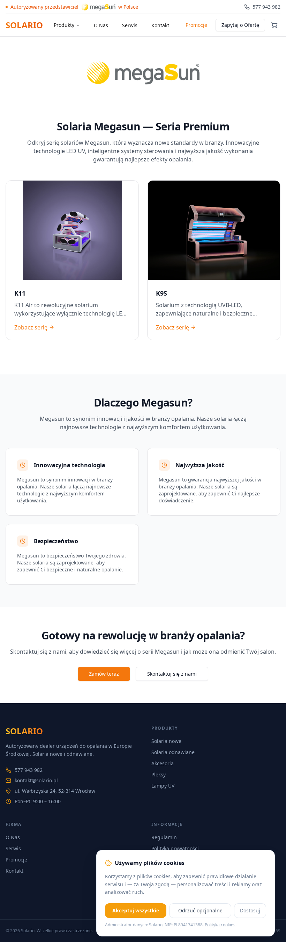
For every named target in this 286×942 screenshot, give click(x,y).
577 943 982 (29, 770)
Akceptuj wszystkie (135, 910)
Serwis (129, 25)
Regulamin (164, 837)
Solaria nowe (166, 741)
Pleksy (158, 774)
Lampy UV (162, 785)
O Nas (101, 25)
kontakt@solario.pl (36, 780)
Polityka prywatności (175, 848)
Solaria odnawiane (173, 752)
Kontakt (160, 25)
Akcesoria (162, 763)
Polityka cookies (220, 925)
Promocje (196, 25)
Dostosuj (250, 910)
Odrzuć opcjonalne (200, 910)
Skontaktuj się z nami (172, 673)
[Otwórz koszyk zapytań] (274, 25)
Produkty (64, 25)
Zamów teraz (104, 673)
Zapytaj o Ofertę (240, 25)
